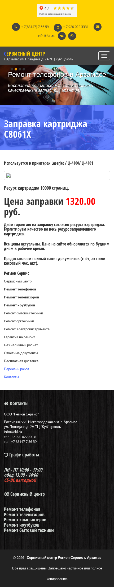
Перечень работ (16, 369)
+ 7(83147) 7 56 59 (35, 26)
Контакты (11, 376)
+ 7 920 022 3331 (76, 26)
